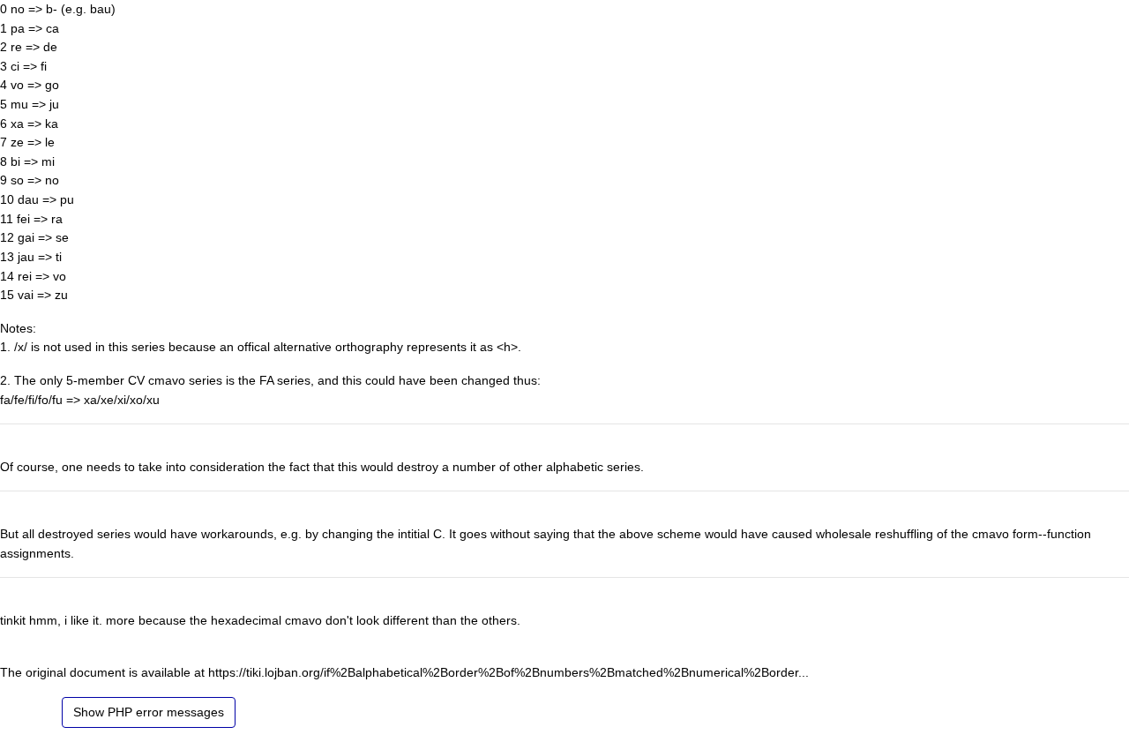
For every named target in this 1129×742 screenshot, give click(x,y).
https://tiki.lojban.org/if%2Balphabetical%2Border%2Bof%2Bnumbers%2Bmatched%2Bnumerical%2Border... (508, 672)
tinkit (13, 620)
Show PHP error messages (148, 712)
